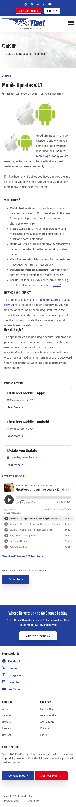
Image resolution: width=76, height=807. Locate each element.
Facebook (14, 661)
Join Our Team (27, 10)
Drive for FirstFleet (37, 635)
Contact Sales (16, 775)
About (5, 709)
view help (28, 223)
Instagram (14, 675)
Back (8, 76)
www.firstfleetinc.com (17, 352)
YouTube (14, 689)
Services (6, 715)
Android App (47, 722)
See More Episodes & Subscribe (21, 556)
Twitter (12, 668)
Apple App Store (48, 299)
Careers (6, 722)
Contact (6, 735)
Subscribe (14, 579)
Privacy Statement (11, 801)
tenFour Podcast (49, 715)
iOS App (44, 728)
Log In (50, 10)
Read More (13, 407)
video (56, 285)
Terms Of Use (33, 801)
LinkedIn (13, 682)
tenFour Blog (47, 709)
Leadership (8, 728)
